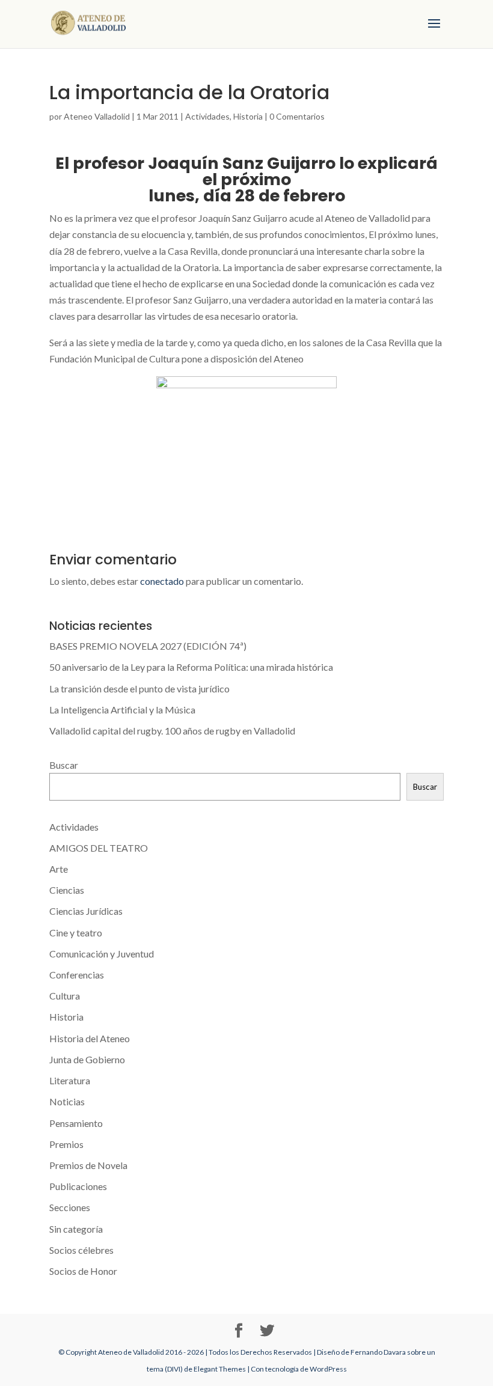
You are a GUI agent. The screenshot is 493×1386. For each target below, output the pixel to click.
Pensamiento (76, 1123)
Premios (66, 1144)
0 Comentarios (297, 116)
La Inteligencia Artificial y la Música (122, 709)
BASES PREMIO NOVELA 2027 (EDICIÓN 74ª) (147, 646)
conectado (162, 581)
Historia (248, 116)
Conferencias (76, 974)
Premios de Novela (88, 1165)
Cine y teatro (75, 932)
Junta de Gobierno (87, 1059)
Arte (58, 869)
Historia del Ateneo (89, 1038)
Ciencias (66, 890)
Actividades (207, 116)
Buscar (63, 765)
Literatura (69, 1080)
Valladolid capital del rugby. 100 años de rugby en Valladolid (172, 730)
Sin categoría (76, 1229)
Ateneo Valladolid (97, 116)
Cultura (64, 995)
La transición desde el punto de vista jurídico (139, 688)
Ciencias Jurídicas (86, 911)
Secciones (69, 1207)
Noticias (67, 1101)
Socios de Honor (83, 1271)
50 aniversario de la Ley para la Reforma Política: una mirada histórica (191, 667)
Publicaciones (78, 1186)
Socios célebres (81, 1250)
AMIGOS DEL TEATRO (98, 847)
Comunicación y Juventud (101, 953)
